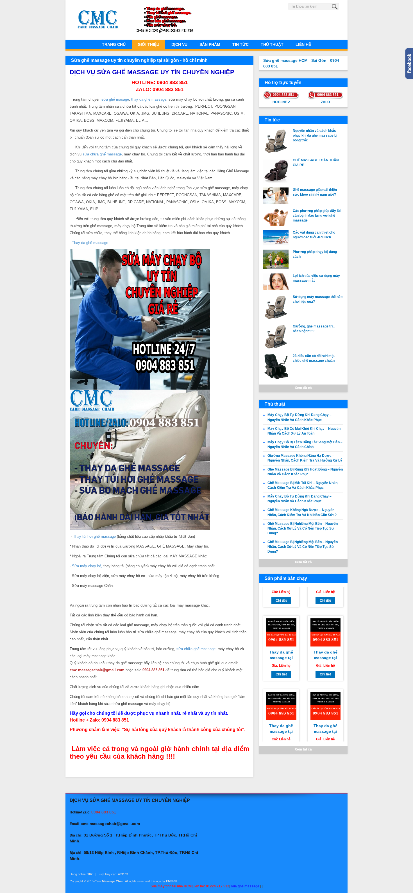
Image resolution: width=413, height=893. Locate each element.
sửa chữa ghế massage (102, 154)
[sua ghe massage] (140, 459)
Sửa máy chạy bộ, (87, 566)
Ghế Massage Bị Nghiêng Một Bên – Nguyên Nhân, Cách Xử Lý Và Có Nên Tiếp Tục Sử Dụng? (302, 528)
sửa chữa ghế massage (195, 649)
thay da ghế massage (148, 99)
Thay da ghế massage (90, 243)
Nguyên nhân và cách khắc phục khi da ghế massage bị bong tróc (315, 135)
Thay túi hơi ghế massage (94, 536)
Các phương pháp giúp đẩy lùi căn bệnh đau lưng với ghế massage (317, 215)
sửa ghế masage (115, 99)
